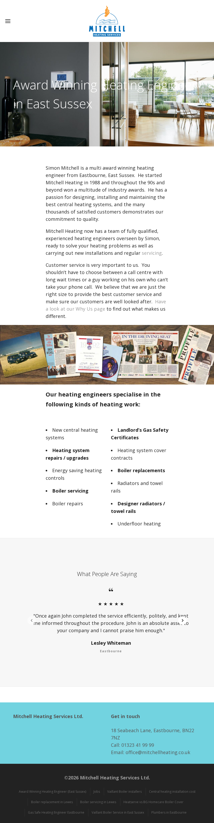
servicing (152, 253)
